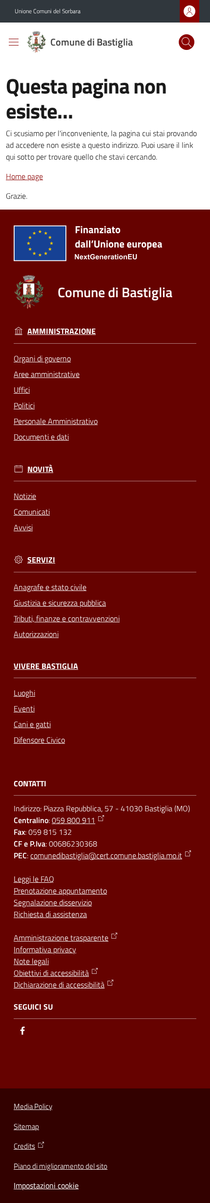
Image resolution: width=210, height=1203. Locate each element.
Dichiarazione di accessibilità (59, 985)
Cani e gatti (32, 724)
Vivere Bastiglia (46, 666)
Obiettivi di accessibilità (51, 973)
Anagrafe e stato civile (50, 587)
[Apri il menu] (14, 42)
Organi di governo (42, 358)
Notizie (25, 496)
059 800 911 (73, 820)
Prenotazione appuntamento (60, 890)
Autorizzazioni (36, 634)
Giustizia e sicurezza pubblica (60, 603)
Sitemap (26, 1126)
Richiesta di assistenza (50, 914)
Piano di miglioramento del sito (60, 1166)
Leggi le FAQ (34, 879)
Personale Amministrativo (56, 421)
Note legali (31, 961)
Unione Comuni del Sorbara (48, 11)
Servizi (41, 560)
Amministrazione (61, 331)
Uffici (22, 390)
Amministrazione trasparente (61, 938)
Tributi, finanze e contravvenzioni (67, 618)
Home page (24, 176)
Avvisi (23, 527)
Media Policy (33, 1106)
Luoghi (24, 693)
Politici (24, 405)
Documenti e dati (41, 437)
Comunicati (32, 512)
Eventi (24, 708)
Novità (40, 469)
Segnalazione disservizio (53, 902)
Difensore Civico (39, 740)
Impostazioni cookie (46, 1185)
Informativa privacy (45, 949)
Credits (24, 1146)
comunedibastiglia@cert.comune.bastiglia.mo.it (106, 855)
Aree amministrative (47, 374)
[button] (186, 42)
